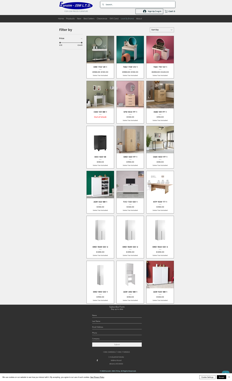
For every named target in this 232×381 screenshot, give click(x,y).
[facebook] (97, 360)
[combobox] (162, 29)
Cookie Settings (207, 377)
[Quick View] (100, 49)
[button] (170, 11)
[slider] (60, 42)
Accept (221, 377)
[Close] (229, 377)
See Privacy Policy (97, 377)
